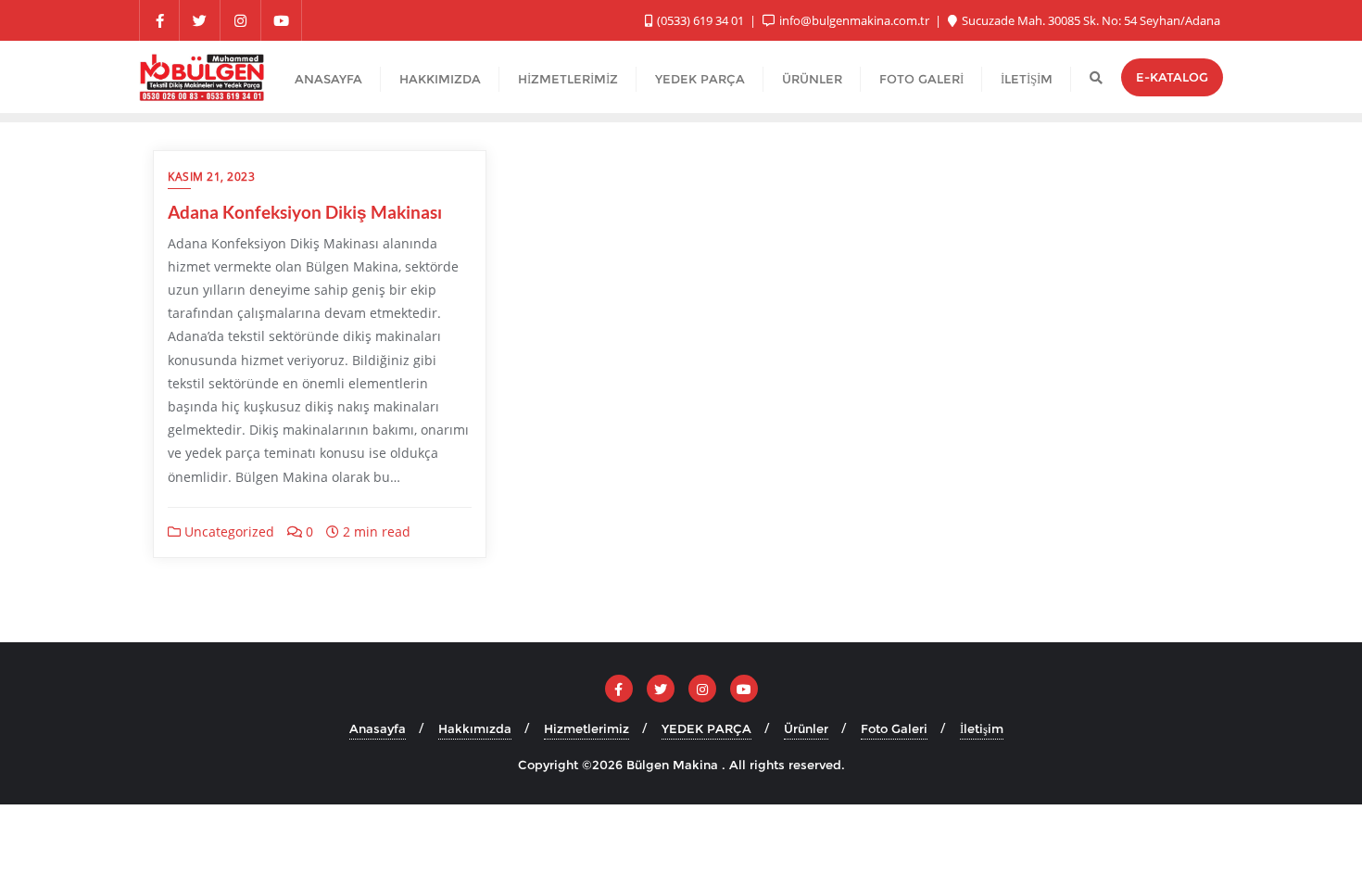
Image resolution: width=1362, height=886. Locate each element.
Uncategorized (227, 531)
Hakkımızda (474, 728)
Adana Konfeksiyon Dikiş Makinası (305, 211)
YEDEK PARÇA (706, 728)
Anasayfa (377, 728)
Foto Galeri (894, 728)
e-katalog (1172, 77)
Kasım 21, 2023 (211, 176)
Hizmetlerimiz (586, 728)
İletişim (981, 728)
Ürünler (806, 728)
